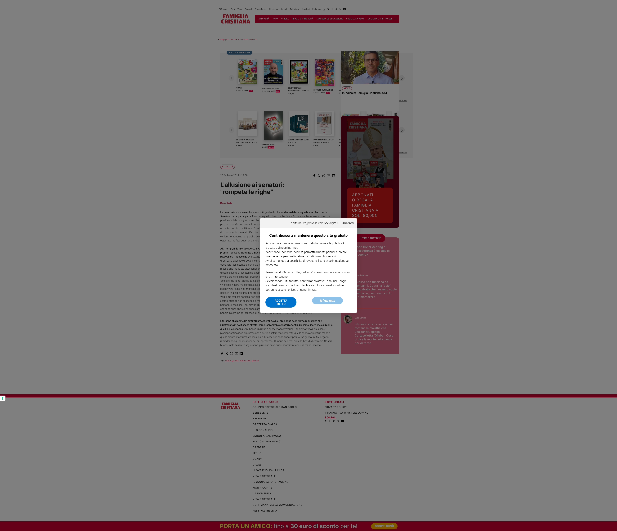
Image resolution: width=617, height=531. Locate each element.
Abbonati (348, 223)
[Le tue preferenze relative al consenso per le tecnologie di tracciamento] (2, 398)
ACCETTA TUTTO (281, 302)
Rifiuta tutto (327, 300)
